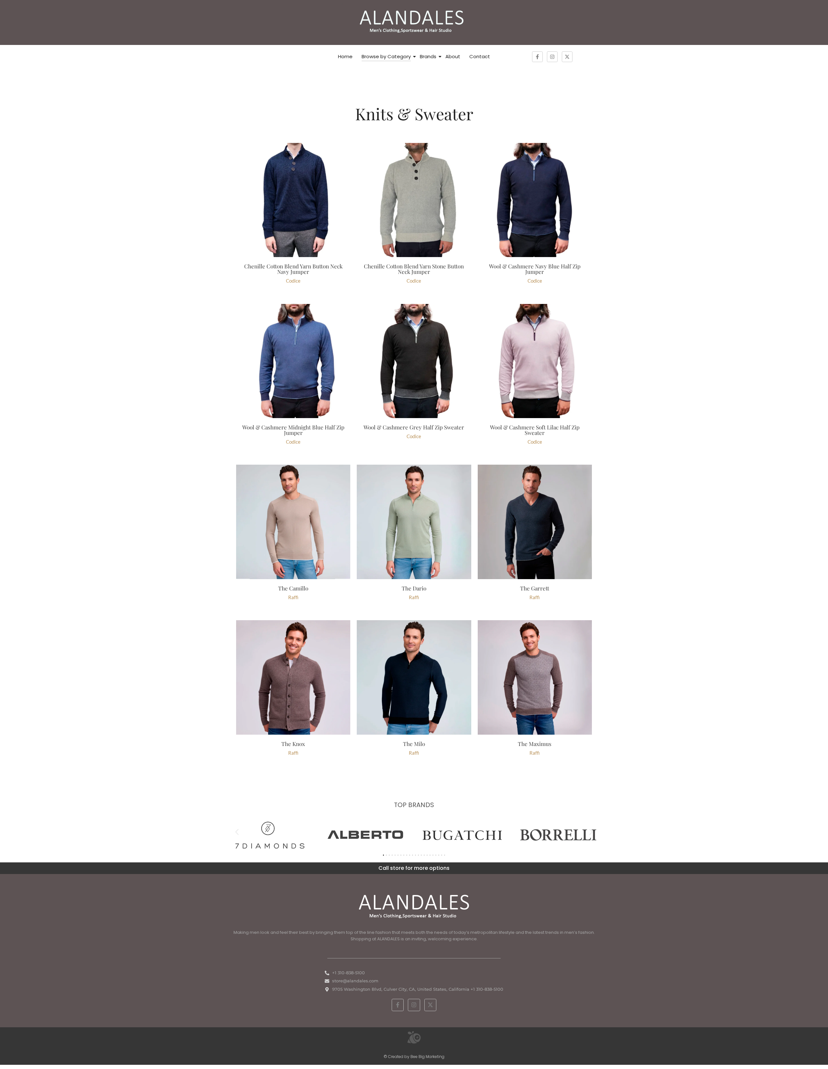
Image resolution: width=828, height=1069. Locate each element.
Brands (428, 56)
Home (345, 56)
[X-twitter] (567, 56)
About (452, 56)
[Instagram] (552, 56)
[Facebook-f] (537, 56)
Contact (479, 56)
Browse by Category (386, 56)
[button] (237, 832)
